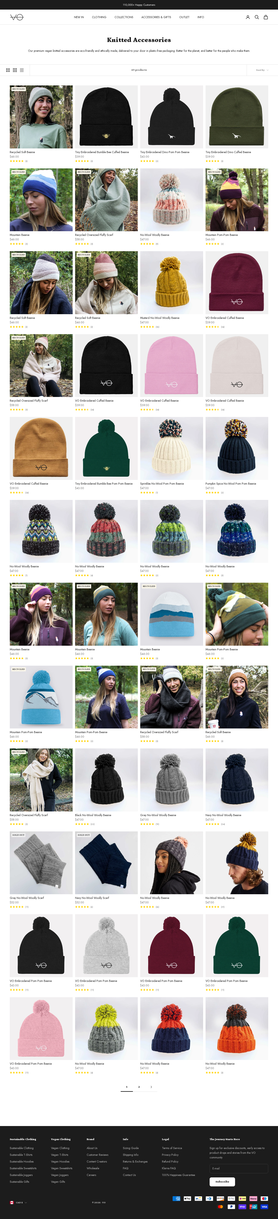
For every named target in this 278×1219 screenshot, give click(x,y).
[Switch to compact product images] (22, 70)
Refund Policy (170, 1161)
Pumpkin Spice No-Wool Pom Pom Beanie (231, 484)
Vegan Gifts (58, 1182)
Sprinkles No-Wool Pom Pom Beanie (162, 484)
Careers (91, 1175)
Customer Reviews (97, 1155)
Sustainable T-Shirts (21, 1155)
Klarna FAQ (169, 1168)
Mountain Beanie (19, 235)
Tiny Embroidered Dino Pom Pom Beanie (164, 152)
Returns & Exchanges (135, 1161)
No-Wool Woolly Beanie (154, 235)
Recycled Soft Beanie (22, 152)
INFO (201, 17)
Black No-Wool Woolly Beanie (93, 815)
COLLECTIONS (124, 17)
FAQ (125, 1168)
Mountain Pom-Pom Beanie (222, 235)
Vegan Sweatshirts (61, 1168)
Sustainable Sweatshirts (23, 1168)
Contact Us (129, 1175)
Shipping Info (130, 1155)
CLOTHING (99, 17)
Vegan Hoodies (60, 1161)
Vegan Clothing (60, 1148)
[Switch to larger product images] (8, 70)
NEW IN (79, 17)
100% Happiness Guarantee (178, 1175)
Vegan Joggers (59, 1175)
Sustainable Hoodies (22, 1161)
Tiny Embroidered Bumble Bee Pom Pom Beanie (103, 484)
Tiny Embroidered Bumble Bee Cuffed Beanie (102, 152)
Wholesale (93, 1168)
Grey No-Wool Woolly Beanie (158, 815)
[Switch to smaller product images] (15, 70)
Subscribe (222, 1181)
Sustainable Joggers (21, 1175)
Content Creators (97, 1161)
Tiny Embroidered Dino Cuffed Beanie (228, 152)
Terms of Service (172, 1148)
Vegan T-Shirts (59, 1155)
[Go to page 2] (151, 1087)
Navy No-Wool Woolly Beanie (223, 815)
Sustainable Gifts (19, 1182)
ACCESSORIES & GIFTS (156, 17)
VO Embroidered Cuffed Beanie (225, 318)
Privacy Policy (170, 1155)
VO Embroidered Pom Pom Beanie (31, 981)
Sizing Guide (131, 1148)
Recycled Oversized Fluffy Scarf (94, 235)
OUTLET (184, 17)
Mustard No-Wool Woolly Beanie (159, 318)
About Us (92, 1148)
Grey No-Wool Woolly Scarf (27, 898)
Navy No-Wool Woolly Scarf (92, 898)
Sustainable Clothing (22, 1148)
